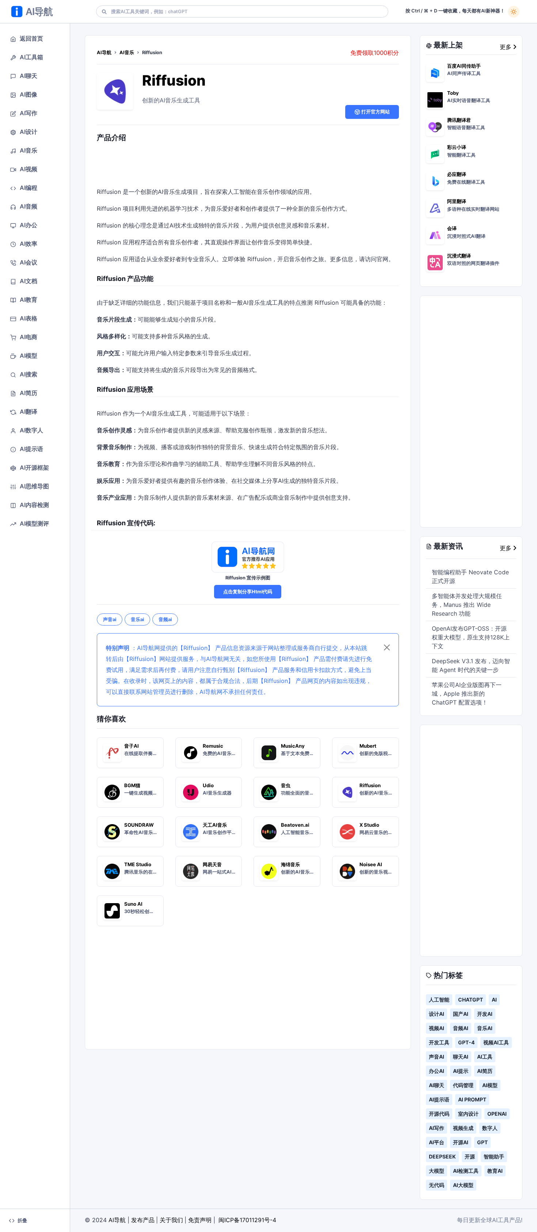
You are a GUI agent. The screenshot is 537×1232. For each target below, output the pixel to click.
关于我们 (171, 1220)
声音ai (109, 619)
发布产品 (143, 1220)
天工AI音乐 (215, 825)
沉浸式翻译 (459, 256)
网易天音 (212, 864)
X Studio (369, 825)
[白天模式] (513, 12)
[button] (34, 38)
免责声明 (200, 1220)
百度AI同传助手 (464, 66)
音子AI (131, 746)
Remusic (213, 746)
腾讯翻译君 (459, 120)
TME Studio (137, 864)
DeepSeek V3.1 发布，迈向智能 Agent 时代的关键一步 (471, 665)
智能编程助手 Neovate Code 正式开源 (470, 576)
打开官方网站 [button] (375, 111)
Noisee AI (370, 864)
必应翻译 (456, 174)
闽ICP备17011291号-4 (247, 1220)
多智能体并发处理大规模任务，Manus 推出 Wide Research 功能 (467, 604)
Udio (208, 785)
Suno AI (133, 904)
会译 (452, 228)
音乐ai (137, 619)
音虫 (285, 785)
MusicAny (293, 746)
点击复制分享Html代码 (247, 591)
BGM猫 (132, 785)
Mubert (367, 746)
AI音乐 (126, 52)
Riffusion (174, 80)
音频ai (165, 619)
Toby (453, 93)
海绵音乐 (290, 864)
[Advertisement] (248, 166)
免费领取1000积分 (374, 52)
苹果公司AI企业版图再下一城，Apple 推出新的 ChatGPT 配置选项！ (467, 693)
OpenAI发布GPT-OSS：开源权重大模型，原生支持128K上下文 (471, 637)
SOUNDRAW (139, 825)
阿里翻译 (456, 201)
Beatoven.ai (295, 825)
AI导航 (104, 52)
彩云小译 (456, 147)
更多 (506, 46)
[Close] (387, 647)
